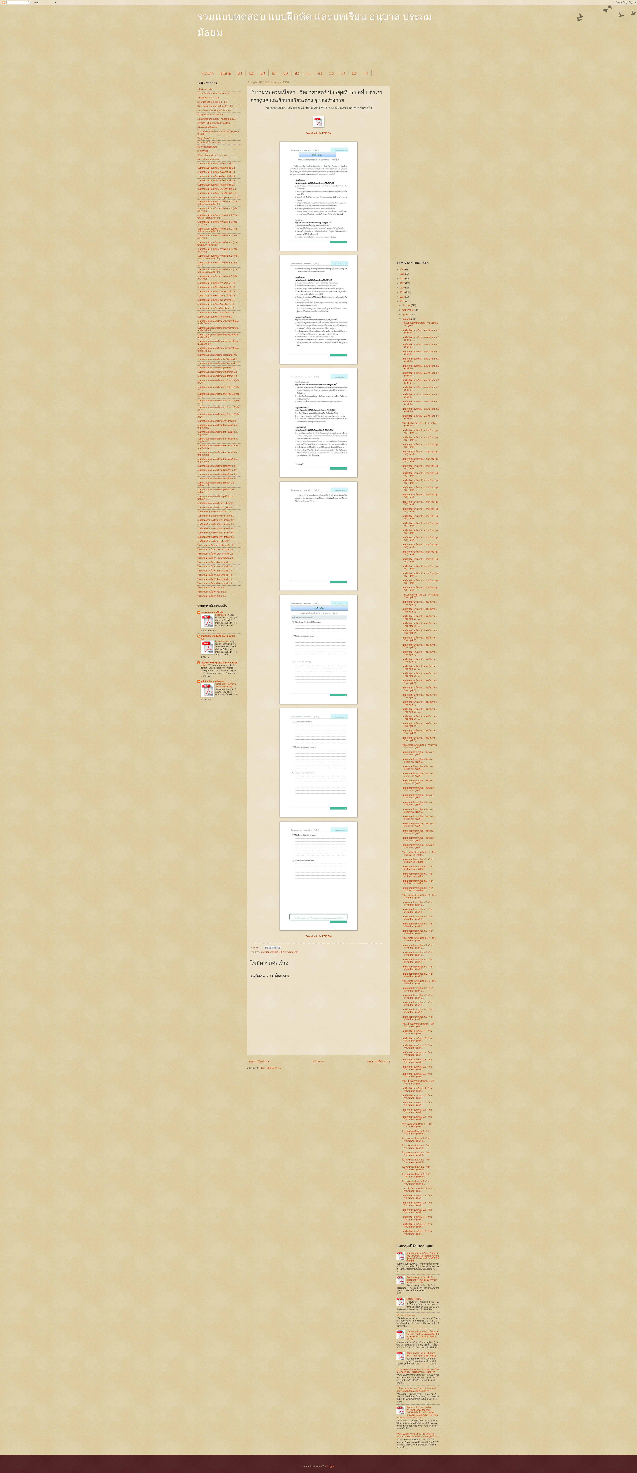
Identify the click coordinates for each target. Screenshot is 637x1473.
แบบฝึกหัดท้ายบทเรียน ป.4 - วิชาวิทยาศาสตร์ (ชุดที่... (417, 1089)
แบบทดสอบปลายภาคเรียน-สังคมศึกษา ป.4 (217, 478)
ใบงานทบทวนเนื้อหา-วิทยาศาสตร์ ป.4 (214, 575)
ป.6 (297, 73)
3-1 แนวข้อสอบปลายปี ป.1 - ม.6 (212, 102)
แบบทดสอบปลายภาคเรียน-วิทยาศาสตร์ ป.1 (217, 421)
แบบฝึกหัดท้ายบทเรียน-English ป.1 (213, 541)
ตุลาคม (406, 314)
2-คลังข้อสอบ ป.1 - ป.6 (208, 97)
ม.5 (354, 73)
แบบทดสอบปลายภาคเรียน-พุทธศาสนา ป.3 (217, 376)
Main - (204, 665)
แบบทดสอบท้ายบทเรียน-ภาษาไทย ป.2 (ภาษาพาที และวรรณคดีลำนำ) (218, 216)
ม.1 (308, 73)
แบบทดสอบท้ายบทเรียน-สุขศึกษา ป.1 (214, 317)
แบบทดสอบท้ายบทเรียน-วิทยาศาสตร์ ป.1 (216, 287)
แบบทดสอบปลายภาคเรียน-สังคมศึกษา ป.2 (217, 470)
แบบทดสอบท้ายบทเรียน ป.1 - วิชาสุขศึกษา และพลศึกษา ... (417, 860)
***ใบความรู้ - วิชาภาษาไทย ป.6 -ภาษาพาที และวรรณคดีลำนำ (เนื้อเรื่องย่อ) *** (416, 1389)
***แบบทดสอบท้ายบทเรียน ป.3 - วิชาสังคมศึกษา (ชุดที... (419, 896)
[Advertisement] (277, 56)
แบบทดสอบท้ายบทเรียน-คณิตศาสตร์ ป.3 (216, 172)
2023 (402, 278)
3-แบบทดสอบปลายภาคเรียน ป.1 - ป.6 (215, 106)
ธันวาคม (406, 305)
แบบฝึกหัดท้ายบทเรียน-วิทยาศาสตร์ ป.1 (215, 516)
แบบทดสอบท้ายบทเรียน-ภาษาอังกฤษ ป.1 (216, 283)
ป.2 (251, 73)
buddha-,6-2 (221, 615)
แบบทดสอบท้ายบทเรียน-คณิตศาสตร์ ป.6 (216, 185)
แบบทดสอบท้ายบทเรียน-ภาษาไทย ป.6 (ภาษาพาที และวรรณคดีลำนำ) (218, 270)
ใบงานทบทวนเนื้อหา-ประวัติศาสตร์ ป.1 (215, 545)
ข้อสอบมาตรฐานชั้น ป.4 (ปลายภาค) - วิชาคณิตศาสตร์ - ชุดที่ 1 (421, 1354)
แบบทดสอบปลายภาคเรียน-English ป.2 (215, 507)
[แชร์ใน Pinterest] (279, 947)
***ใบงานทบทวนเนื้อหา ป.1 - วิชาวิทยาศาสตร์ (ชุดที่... (417, 1125)
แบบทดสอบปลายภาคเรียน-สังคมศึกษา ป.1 (217, 466)
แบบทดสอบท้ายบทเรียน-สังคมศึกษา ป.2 (215, 308)
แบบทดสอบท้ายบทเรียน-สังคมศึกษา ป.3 (215, 312)
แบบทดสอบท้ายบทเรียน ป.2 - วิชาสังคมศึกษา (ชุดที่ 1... (417, 946)
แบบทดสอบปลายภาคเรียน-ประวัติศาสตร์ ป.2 (218, 363)
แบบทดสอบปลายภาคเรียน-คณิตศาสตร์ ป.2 (217, 355)
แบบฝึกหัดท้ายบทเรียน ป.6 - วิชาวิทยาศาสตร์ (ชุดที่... (417, 1032)
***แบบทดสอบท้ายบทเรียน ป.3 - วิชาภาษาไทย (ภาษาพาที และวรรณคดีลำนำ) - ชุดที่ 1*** (417, 1370)
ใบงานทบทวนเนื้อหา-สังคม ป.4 (211, 596)
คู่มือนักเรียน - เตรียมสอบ (212, 681)
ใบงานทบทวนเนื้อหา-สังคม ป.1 (211, 587)
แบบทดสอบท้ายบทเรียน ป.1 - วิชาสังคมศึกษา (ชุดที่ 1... (417, 989)
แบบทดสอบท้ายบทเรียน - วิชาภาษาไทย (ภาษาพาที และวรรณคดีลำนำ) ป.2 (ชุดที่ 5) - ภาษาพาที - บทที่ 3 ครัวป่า (422, 1335)
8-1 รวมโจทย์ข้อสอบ (207, 147)
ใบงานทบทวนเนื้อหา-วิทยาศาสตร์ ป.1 (214, 562)
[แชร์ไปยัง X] (273, 947)
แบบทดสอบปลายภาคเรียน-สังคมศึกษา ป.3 (217, 474)
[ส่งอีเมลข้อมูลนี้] (266, 947)
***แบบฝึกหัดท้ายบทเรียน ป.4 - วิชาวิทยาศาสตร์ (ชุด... (418, 1082)
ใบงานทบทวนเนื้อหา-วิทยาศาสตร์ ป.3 (214, 570)
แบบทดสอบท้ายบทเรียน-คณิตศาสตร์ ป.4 (216, 176)
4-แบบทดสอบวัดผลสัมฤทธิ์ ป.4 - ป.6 (214, 110)
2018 (402, 297)
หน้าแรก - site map (405, 1315)
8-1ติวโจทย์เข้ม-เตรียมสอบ (209, 142)
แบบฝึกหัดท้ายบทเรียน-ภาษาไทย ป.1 (214, 511)
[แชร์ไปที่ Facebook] (276, 947)
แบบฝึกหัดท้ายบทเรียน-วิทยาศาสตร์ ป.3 (215, 524)
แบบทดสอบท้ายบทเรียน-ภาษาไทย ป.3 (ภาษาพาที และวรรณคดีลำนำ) (218, 230)
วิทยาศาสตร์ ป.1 (290, 952)
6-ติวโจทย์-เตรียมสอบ (207, 127)
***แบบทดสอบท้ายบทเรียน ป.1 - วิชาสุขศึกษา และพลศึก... (419, 853)
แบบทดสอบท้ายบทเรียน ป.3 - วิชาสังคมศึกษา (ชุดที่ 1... (417, 903)
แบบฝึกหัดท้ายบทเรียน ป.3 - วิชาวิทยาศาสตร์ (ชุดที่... (417, 1196)
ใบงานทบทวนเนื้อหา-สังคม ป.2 (211, 592)
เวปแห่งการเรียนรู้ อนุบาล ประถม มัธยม (219, 662)
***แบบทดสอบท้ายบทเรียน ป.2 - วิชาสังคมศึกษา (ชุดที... (419, 939)
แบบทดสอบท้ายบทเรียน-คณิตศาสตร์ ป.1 (216, 163)
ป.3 (262, 73)
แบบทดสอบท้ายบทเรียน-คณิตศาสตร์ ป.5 (216, 180)
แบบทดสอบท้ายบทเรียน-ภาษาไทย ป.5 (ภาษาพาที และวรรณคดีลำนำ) (218, 257)
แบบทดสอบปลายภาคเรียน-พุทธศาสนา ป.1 (217, 367)
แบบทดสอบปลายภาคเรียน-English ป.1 (215, 503)
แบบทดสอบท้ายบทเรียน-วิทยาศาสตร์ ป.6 (216, 300)
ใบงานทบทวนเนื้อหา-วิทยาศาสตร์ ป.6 (214, 583)
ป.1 (240, 73)
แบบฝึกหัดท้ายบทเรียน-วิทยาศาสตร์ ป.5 (215, 532)
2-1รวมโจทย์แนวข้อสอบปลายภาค (213, 93)
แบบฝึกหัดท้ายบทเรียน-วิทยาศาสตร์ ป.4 (215, 528)
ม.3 (331, 73)
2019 (402, 292)
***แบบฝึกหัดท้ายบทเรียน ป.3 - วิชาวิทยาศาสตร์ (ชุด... (418, 1189)
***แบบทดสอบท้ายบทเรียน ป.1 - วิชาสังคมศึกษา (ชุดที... (419, 982)
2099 (402, 269)
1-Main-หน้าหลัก (204, 89)
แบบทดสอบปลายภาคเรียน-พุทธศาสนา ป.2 (217, 372)
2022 (402, 283)
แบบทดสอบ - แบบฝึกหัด (212, 612)
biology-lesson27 (414, 1299)
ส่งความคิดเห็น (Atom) (270, 1068)
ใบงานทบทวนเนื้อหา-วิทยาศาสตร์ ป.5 (214, 579)
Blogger (330, 1466)
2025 (402, 274)
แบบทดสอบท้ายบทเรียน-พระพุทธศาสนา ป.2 (217, 197)
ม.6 (365, 73)
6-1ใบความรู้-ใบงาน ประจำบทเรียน (213, 123)
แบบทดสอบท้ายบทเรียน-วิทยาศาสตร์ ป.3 (216, 295)
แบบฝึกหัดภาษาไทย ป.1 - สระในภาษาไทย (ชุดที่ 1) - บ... (419, 603)
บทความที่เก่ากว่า (378, 1061)
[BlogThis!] (269, 947)
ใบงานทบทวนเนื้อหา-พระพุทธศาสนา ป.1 (216, 558)
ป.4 (274, 73)
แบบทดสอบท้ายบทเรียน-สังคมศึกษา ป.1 (215, 304)
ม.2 (320, 73)
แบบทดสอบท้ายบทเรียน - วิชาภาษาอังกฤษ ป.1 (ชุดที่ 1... (418, 753)
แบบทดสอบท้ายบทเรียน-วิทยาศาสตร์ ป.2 (216, 291)
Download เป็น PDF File (319, 936)
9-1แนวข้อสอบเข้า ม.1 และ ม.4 (212, 155)
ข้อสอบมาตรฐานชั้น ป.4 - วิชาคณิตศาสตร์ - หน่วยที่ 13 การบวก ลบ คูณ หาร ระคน (421, 1280)
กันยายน (406, 319)
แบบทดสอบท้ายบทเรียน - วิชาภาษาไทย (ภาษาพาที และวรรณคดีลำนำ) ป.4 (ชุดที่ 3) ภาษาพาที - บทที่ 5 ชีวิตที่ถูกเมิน (422, 1257)
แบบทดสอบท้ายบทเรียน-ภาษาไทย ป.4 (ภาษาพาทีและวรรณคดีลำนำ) (218, 243)
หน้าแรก (207, 73)
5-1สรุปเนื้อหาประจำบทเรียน (210, 114)
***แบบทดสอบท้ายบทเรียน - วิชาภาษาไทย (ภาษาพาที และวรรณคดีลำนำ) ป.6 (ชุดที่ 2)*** (417, 1435)
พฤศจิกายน (408, 310)
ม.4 (343, 73)
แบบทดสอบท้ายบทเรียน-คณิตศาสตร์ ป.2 (216, 168)
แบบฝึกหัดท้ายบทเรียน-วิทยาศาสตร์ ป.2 (215, 520)
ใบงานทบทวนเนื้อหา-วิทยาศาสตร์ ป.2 (214, 566)
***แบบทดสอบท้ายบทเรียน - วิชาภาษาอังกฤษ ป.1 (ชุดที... (419, 746)
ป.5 (285, 73)
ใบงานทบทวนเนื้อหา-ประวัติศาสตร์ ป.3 (215, 554)
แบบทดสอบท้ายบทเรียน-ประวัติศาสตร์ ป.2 (216, 193)
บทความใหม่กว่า (258, 1061)
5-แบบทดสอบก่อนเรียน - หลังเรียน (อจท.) (216, 119)
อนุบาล (225, 73)
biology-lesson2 (222, 641)
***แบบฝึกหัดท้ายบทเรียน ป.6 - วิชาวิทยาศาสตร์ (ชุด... (418, 1025)
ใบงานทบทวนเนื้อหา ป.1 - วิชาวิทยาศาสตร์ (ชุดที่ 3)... (416, 1132)
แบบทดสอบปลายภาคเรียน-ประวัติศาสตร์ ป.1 (218, 359)
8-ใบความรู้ (202, 151)
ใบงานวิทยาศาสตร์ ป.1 (271, 952)
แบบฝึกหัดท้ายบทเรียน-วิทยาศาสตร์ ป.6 (215, 537)
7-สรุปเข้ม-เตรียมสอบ (207, 138)
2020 (402, 287)
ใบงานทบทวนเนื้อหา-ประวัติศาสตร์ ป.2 (215, 549)
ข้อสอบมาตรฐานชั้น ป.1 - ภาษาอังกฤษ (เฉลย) (226, 685)
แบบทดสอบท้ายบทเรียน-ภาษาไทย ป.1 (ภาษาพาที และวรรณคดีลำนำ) (218, 202)
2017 (402, 301)
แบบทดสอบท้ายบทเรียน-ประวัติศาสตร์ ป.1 (216, 189)
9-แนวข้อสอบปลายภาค (208, 159)
